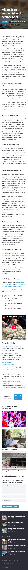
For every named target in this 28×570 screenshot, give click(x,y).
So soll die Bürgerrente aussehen (10, 449)
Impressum (5, 567)
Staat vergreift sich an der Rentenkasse (11, 471)
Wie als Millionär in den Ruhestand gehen (12, 346)
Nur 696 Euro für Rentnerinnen (9, 373)
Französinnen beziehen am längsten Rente (12, 428)
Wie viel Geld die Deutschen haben (16, 516)
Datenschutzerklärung (7, 563)
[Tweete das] (20, 395)
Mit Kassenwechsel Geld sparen (10, 353)
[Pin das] (16, 398)
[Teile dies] (16, 395)
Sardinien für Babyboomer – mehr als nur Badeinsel (16, 552)
